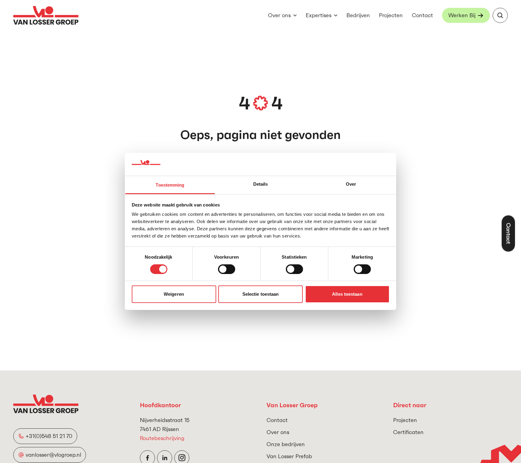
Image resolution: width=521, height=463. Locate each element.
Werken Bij (461, 15)
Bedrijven (358, 15)
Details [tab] (260, 184)
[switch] (226, 269)
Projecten (391, 15)
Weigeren (174, 294)
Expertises (318, 15)
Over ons (279, 15)
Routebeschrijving (162, 438)
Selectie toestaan (260, 294)
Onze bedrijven (286, 444)
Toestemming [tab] (170, 185)
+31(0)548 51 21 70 (49, 436)
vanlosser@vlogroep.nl (53, 454)
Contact (422, 15)
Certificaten (408, 432)
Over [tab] (351, 184)
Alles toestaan (347, 294)
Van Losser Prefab (289, 456)
